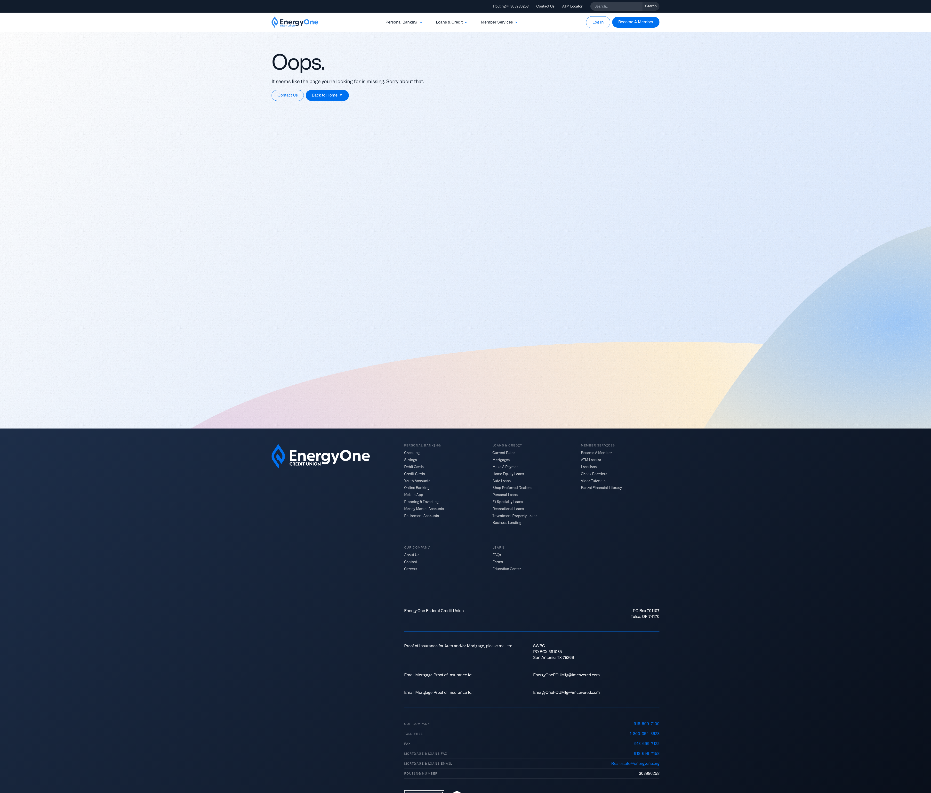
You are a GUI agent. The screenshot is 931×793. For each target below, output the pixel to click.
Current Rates (503, 453)
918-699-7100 (646, 723)
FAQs (496, 555)
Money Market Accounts (424, 509)
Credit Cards (414, 474)
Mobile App (413, 495)
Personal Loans (505, 495)
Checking (412, 453)
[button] (404, 22)
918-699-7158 (646, 753)
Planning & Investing (421, 502)
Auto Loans (501, 481)
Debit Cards (414, 467)
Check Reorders (594, 474)
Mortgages (501, 460)
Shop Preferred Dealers (511, 488)
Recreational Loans (508, 509)
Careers (410, 569)
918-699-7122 (646, 743)
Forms (497, 562)
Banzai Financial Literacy (601, 488)
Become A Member (596, 453)
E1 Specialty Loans (507, 502)
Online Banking (416, 488)
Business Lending (506, 523)
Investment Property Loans (514, 516)
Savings (410, 460)
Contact (410, 562)
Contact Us (545, 6)
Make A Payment (506, 467)
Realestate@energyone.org (635, 763)
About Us (411, 555)
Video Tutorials (593, 481)
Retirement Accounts (421, 516)
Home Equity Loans (508, 474)
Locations (589, 467)
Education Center (506, 569)
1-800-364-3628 (644, 733)
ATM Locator (572, 6)
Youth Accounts (417, 481)
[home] (295, 22)
